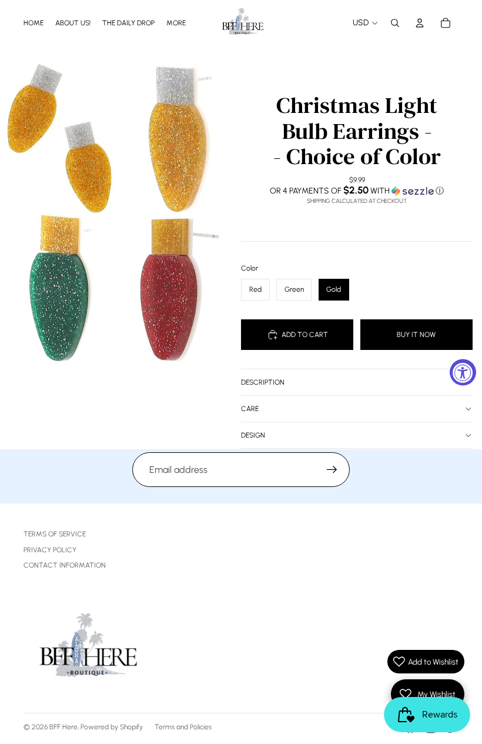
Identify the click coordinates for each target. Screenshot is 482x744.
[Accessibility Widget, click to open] (463, 372)
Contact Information (65, 565)
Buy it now (416, 335)
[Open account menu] (420, 23)
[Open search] (395, 23)
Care (250, 409)
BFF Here (63, 727)
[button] (357, 190)
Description (262, 382)
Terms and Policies (183, 727)
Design (253, 435)
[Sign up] (332, 470)
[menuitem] (176, 23)
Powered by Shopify (112, 727)
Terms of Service (55, 534)
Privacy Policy (50, 550)
